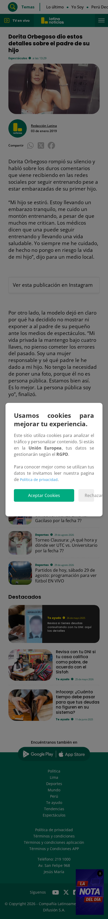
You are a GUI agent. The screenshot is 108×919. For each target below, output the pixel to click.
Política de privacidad (39, 479)
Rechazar (89, 495)
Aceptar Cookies (44, 495)
